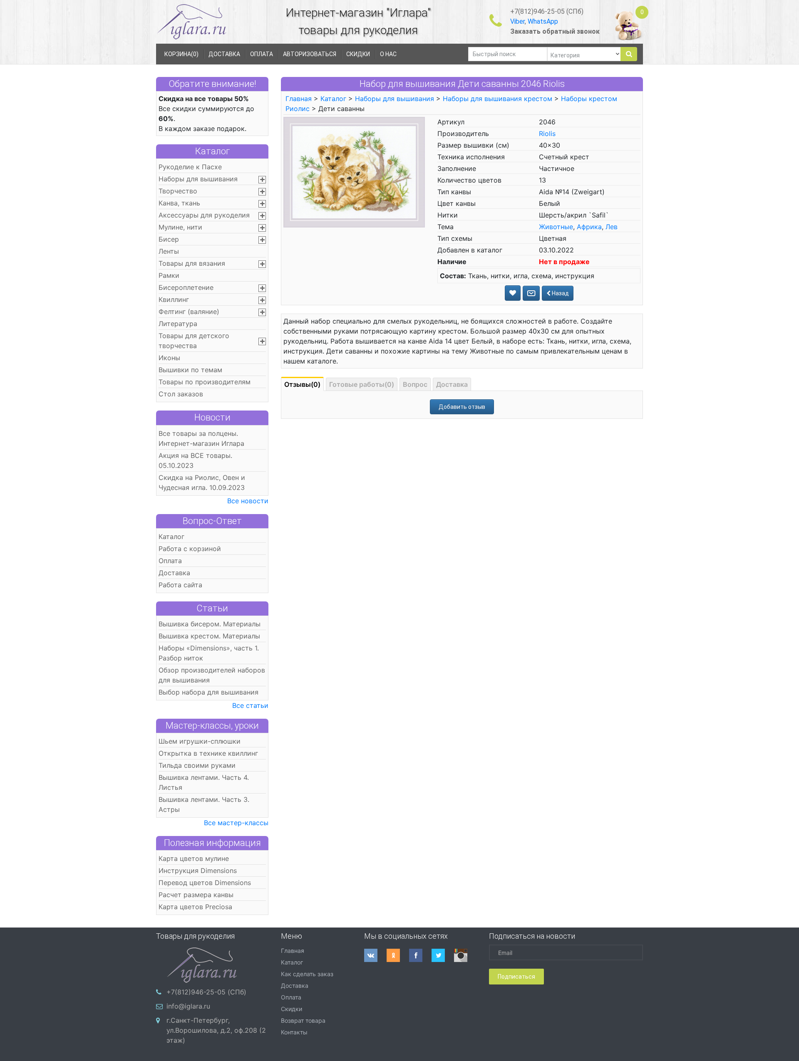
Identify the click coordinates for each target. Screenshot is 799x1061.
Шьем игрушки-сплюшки (200, 741)
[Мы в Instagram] (465, 955)
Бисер (169, 239)
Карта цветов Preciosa (195, 907)
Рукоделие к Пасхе (190, 167)
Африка (589, 227)
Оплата (170, 560)
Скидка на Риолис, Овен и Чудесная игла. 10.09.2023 (202, 482)
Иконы (169, 358)
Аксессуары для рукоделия (204, 215)
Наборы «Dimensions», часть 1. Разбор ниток (209, 653)
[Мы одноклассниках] (398, 955)
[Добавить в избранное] (513, 293)
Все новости (247, 501)
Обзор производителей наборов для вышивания (212, 675)
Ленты (169, 251)
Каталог (212, 151)
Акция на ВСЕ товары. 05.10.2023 (195, 460)
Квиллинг (174, 299)
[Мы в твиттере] (443, 955)
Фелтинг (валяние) (189, 311)
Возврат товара (303, 1020)
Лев (611, 227)
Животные (556, 227)
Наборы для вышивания (198, 179)
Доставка (174, 573)
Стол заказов (181, 394)
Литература (178, 323)
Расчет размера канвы (196, 894)
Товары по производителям (205, 382)
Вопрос (415, 384)
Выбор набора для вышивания (208, 692)
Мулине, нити (180, 227)
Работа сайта (180, 585)
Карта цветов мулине (194, 858)
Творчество (178, 191)
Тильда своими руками (197, 765)
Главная (298, 98)
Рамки (169, 275)
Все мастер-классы (236, 823)
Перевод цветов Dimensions (205, 882)
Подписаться (516, 976)
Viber (517, 21)
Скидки (291, 1008)
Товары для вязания (192, 263)
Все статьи (250, 705)
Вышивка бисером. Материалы (210, 624)
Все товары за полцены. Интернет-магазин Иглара (201, 438)
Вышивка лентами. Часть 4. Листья (204, 782)
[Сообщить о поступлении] (531, 293)
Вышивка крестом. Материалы (209, 636)
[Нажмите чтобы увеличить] (354, 171)
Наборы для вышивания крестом (497, 98)
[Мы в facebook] (420, 955)
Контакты (294, 1032)
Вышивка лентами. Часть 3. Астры (204, 804)
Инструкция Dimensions (198, 870)
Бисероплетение (186, 287)
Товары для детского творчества (194, 340)
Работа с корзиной (190, 548)
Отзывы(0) (302, 384)
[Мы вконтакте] (375, 955)
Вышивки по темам (190, 370)
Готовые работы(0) (361, 384)
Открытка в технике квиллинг (208, 753)
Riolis (547, 133)
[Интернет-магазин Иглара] (191, 21)
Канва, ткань (179, 203)
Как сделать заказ (307, 973)
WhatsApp (543, 21)
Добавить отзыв (462, 406)
